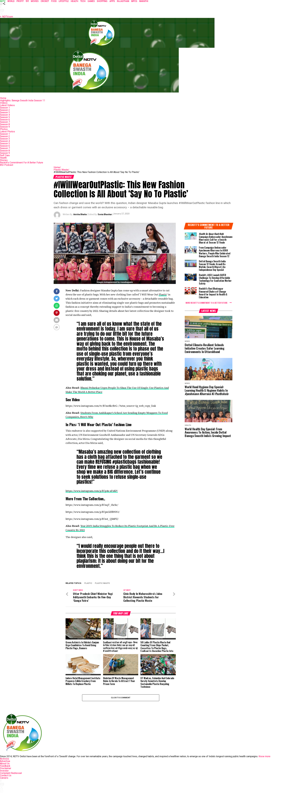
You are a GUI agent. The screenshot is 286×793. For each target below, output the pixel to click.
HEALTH (74, 1)
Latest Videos (7, 105)
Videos (3, 102)
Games (91, 1)
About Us (5, 763)
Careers (4, 777)
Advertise (5, 761)
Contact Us (5, 775)
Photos (4, 129)
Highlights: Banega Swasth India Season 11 (22, 100)
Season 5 (5, 117)
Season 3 (5, 112)
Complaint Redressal (11, 773)
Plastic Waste (61, 169)
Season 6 (5, 119)
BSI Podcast (6, 165)
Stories (4, 160)
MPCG (134, 1)
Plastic (163, 294)
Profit (20, 1)
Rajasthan (123, 1)
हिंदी (27, 1)
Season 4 (5, 114)
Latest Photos (7, 131)
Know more (264, 756)
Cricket (45, 1)
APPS (112, 1)
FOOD (54, 1)
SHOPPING (102, 1)
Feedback (5, 766)
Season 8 (5, 124)
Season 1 (5, 107)
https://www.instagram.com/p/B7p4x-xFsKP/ (92, 491)
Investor (4, 770)
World (10, 1)
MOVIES (35, 1)
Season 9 (5, 126)
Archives (4, 758)
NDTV (2, 1)
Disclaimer (5, 768)
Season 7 (5, 122)
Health (3, 157)
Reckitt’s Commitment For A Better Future (21, 162)
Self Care (5, 155)
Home (3, 98)
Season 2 (5, 110)
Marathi (143, 1)
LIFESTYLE (64, 1)
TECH (83, 1)
